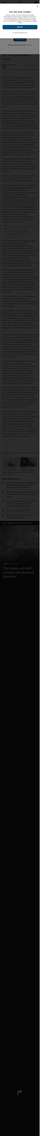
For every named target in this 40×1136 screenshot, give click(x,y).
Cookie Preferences (20, 33)
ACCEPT (20, 27)
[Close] (37, 6)
